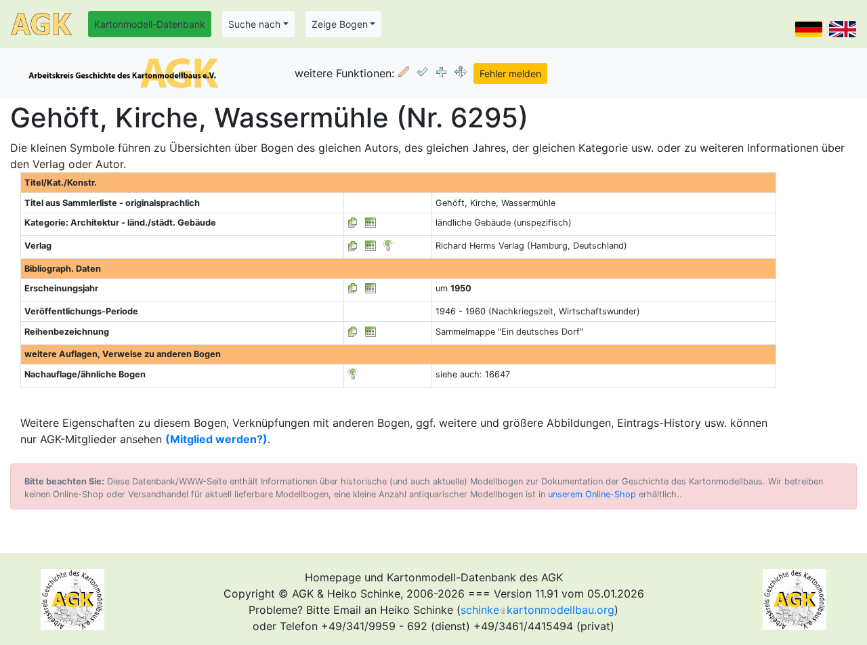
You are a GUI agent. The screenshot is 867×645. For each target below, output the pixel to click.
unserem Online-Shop (592, 494)
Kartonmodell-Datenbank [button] (149, 24)
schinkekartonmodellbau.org (537, 610)
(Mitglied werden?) (216, 439)
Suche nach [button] (254, 24)
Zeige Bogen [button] (340, 24)
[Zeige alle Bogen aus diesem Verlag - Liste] (353, 246)
